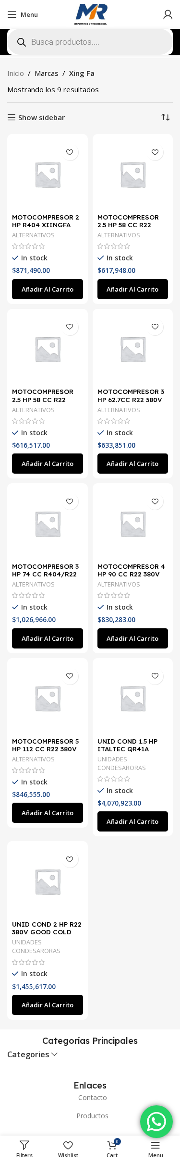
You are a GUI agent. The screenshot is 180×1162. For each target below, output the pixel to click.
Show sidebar (41, 117)
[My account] (168, 14)
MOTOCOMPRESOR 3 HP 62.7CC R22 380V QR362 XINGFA (130, 399)
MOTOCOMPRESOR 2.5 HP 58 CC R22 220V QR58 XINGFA (128, 224)
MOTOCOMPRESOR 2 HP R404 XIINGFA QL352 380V (45, 224)
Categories (28, 1055)
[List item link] (90, 1097)
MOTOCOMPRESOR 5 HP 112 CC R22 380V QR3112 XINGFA (45, 748)
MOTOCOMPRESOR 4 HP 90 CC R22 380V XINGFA (131, 574)
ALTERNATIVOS (33, 235)
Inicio (15, 73)
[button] (47, 289)
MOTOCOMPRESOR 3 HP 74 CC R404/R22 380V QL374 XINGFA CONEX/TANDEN (45, 578)
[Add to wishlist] (69, 152)
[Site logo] (90, 13)
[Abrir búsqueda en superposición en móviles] (90, 42)
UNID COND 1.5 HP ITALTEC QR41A (127, 745)
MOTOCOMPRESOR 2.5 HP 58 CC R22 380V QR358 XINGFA (45, 399)
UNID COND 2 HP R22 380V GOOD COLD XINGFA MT (47, 931)
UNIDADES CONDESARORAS (121, 763)
